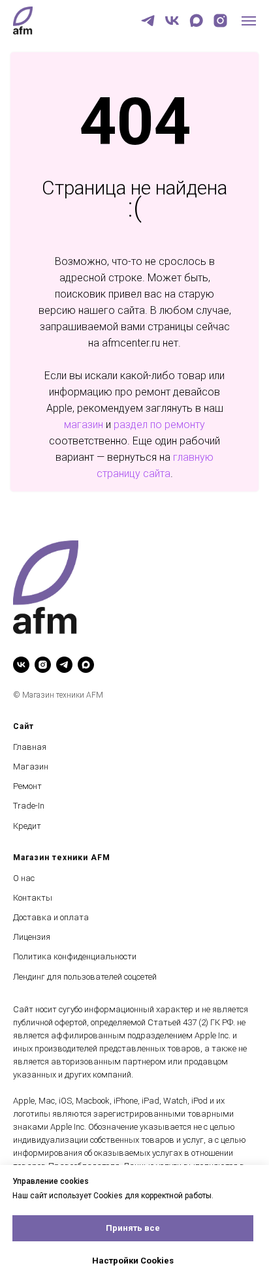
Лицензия (31, 937)
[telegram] (148, 20)
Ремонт (27, 786)
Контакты (32, 898)
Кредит (27, 826)
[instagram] (43, 665)
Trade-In (28, 806)
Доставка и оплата (51, 917)
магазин (83, 424)
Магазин (30, 766)
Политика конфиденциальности (74, 956)
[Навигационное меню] (249, 20)
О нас (24, 878)
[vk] (172, 20)
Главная (29, 747)
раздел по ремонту (159, 424)
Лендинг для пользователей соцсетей (85, 977)
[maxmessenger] (196, 20)
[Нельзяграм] (220, 20)
